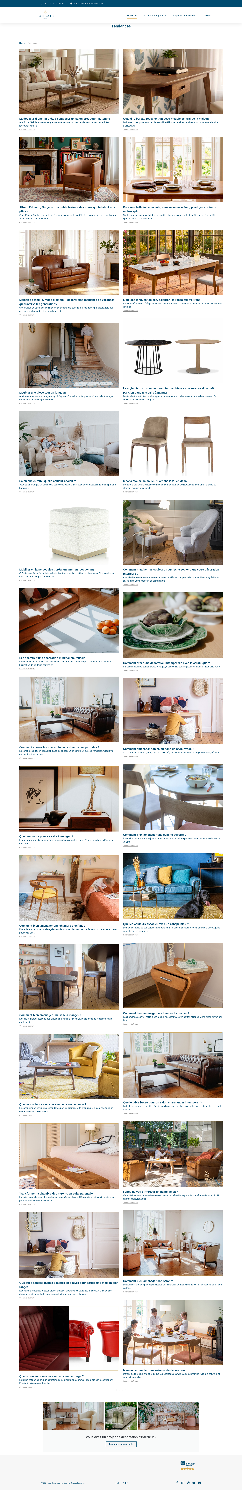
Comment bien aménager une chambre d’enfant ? (52, 925)
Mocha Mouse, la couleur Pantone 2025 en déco (155, 481)
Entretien (206, 15)
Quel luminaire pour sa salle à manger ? (46, 836)
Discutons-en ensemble (121, 1444)
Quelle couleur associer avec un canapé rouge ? (51, 1376)
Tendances (132, 15)
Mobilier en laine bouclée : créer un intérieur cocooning (56, 569)
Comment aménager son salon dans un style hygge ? (158, 748)
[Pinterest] (188, 1482)
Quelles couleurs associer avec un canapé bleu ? (156, 924)
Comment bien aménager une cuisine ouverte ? (154, 834)
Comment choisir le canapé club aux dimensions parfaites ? (59, 747)
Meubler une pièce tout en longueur (43, 392)
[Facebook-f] (177, 1482)
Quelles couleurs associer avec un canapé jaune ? (52, 1104)
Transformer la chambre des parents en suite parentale (56, 1193)
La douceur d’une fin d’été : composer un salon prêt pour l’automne (64, 118)
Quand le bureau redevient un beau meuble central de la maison (166, 118)
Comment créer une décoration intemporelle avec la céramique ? (166, 663)
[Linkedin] (199, 1482)
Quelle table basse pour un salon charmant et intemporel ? (162, 1102)
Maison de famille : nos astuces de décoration (154, 1370)
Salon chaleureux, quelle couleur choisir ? (47, 481)
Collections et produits (155, 15)
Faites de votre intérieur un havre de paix (150, 1191)
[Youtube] (193, 1482)
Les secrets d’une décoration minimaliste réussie (52, 657)
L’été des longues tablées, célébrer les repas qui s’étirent (161, 299)
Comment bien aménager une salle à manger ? (50, 1015)
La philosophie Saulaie (184, 15)
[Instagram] (182, 1482)
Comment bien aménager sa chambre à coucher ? (156, 1013)
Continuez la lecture (27, 130)
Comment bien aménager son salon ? (148, 1281)
